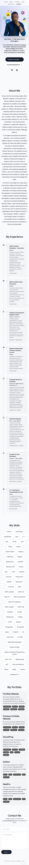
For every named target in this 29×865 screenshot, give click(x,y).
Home (6, 2)
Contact (18, 4)
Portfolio (17, 2)
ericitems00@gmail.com (10, 820)
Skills (23, 2)
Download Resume (13, 65)
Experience (11, 4)
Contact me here (13, 59)
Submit (6, 852)
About (11, 2)
